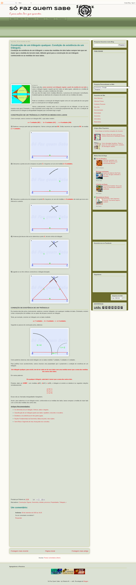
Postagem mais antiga (80, 551)
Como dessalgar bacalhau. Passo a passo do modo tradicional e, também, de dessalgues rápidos (113, 145)
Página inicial (50, 551)
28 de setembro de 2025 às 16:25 (32, 512)
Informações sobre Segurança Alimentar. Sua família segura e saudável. (111, 200)
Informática (97, 119)
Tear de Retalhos (101, 158)
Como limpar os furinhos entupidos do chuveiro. (109, 131)
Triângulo (62, 502)
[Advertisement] (68, 30)
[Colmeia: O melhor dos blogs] (68, 574)
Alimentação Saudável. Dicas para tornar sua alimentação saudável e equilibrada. (112, 187)
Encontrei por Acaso (102, 197)
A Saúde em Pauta (101, 184)
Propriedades (55, 502)
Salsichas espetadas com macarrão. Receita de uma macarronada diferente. (110, 162)
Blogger (85, 581)
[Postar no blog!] (39, 500)
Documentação (98, 110)
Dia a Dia (96, 107)
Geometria (41, 19)
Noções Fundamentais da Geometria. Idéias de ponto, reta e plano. (34, 418)
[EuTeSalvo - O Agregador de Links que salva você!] (79, 574)
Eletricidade (97, 113)
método (41, 502)
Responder (18, 518)
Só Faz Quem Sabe (40, 9)
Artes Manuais (98, 98)
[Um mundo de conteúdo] (56, 574)
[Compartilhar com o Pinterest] (44, 500)
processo (47, 502)
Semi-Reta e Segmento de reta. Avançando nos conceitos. (32, 421)
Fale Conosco (61, 19)
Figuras (29, 502)
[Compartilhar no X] (40, 500)
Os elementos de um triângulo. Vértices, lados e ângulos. (31, 409)
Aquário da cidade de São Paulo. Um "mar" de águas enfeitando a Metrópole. (112, 174)
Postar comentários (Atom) (52, 558)
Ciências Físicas (99, 101)
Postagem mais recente (19, 551)
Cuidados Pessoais (99, 104)
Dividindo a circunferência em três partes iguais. (28, 415)
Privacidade (51, 19)
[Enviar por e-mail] (37, 500)
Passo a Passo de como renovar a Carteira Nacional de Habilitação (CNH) (113, 135)
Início (12, 19)
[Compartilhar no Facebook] (42, 500)
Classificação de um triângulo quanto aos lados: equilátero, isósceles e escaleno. (38, 413)
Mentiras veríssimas (102, 171)
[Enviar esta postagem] (33, 499)
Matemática (31, 19)
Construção (22, 502)
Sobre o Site (21, 19)
